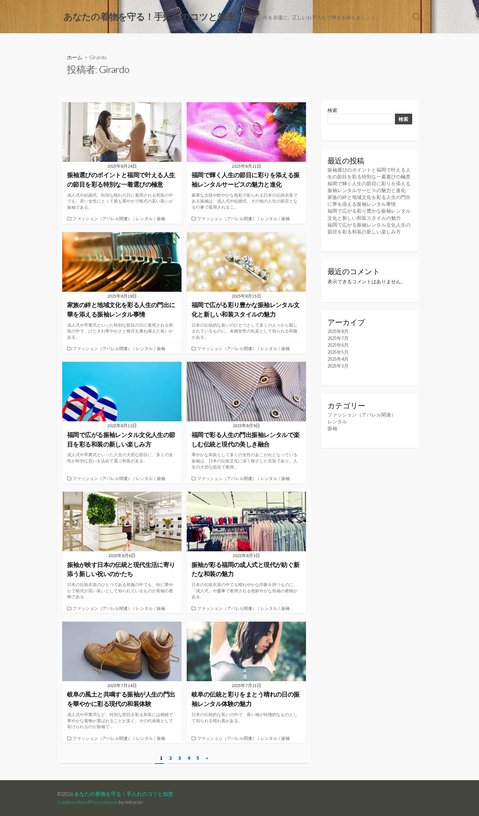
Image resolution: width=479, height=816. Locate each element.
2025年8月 (338, 331)
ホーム (74, 57)
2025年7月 (338, 338)
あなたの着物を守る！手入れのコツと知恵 (123, 794)
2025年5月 (338, 352)
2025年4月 (338, 359)
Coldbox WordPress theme (87, 802)
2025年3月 (338, 366)
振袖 (161, 218)
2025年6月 (338, 345)
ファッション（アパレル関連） (102, 218)
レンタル (144, 218)
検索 (332, 110)
